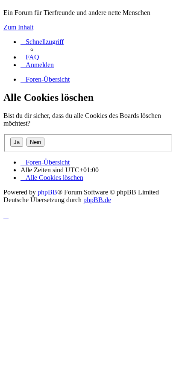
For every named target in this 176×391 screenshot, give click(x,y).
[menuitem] (30, 57)
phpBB (47, 192)
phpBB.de (97, 199)
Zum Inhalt (18, 27)
